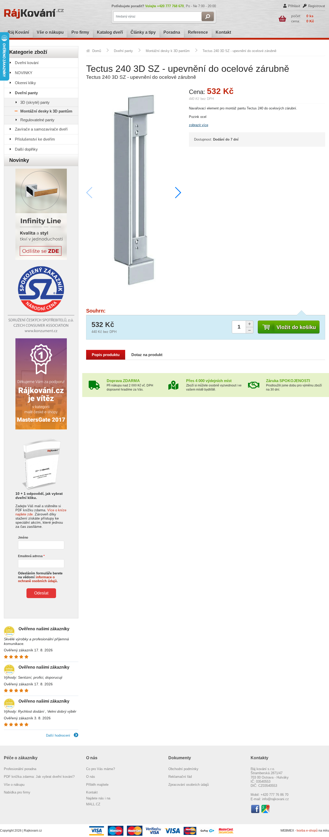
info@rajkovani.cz (275, 799)
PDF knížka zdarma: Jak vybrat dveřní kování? (39, 777)
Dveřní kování (27, 63)
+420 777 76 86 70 (274, 795)
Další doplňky (26, 149)
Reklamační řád (180, 777)
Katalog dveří (110, 32)
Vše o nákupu (50, 32)
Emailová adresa (30, 556)
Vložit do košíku (296, 327)
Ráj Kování (18, 32)
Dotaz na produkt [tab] (146, 355)
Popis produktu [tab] (106, 355)
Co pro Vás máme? (100, 769)
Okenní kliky (25, 83)
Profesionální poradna (20, 769)
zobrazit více (198, 125)
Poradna (171, 32)
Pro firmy (80, 32)
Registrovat (316, 6)
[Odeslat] (208, 16)
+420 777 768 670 (170, 6)
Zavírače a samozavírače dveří (41, 129)
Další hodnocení (58, 735)
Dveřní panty (26, 93)
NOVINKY (23, 73)
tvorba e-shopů (307, 830)
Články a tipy (143, 32)
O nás (90, 777)
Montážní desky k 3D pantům (46, 111)
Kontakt (223, 32)
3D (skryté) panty (35, 102)
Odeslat (41, 593)
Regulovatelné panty (37, 120)
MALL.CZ (93, 804)
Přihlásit (294, 6)
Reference (198, 32)
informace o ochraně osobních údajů (37, 579)
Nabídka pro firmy (17, 792)
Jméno (23, 537)
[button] (177, 192)
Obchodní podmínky (183, 769)
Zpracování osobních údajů (188, 785)
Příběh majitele (97, 785)
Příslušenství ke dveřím (35, 139)
